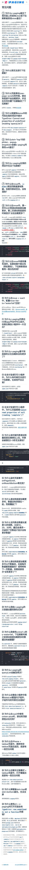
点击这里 (5, 46)
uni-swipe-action (19, 850)
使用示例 (5, 865)
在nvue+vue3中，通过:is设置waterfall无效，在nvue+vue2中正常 (14, 311)
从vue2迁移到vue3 (20, 865)
